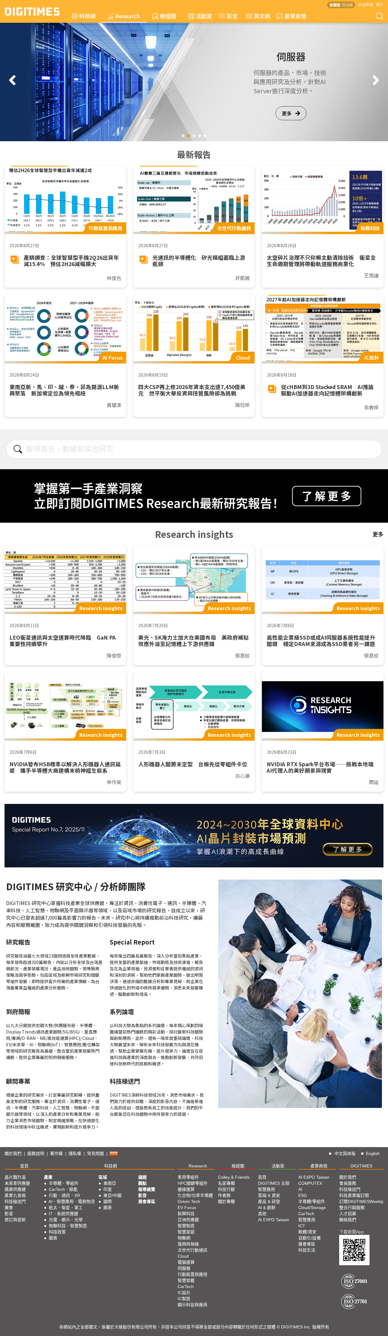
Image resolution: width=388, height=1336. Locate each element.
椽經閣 (168, 16)
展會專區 (146, 1201)
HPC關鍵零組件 (193, 1183)
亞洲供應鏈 (188, 1219)
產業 (48, 1177)
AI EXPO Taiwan (273, 1219)
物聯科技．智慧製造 (68, 1225)
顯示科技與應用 (192, 1304)
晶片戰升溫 (15, 1177)
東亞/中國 (112, 1195)
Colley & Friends (233, 1177)
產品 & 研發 (269, 1201)
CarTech (186, 1286)
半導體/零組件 (311, 1201)
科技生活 (306, 1250)
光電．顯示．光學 (66, 1219)
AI (300, 1189)
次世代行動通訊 (192, 1250)
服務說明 (35, 1153)
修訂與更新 (15, 1219)
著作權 (56, 1153)
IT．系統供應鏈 (63, 1213)
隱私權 (75, 1153)
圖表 (53, 1237)
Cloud (183, 1256)
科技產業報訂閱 (354, 1195)
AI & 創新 (267, 1207)
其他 (262, 1213)
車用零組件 (188, 1177)
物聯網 (184, 1237)
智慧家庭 (186, 1231)
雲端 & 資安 (269, 1195)
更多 (287, 117)
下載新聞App (351, 1231)
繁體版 (334, 4)
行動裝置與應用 (192, 1274)
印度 (107, 1189)
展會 (9, 1207)
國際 (107, 1201)
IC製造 (184, 1298)
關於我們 (13, 1153)
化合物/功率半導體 (195, 1195)
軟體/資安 (307, 1231)
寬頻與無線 (188, 1244)
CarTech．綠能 (63, 1189)
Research (127, 16)
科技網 (87, 16)
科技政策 (57, 1231)
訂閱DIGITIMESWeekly (361, 1201)
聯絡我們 (347, 1219)
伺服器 (184, 1268)
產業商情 (295, 16)
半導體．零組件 (64, 1183)
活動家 (204, 16)
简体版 (347, 4)
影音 (229, 16)
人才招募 (347, 1213)
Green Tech (189, 1201)
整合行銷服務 (352, 1207)
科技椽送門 (15, 1201)
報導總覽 (146, 1189)
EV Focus (187, 1207)
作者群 (224, 1195)
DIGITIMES (361, 1165)
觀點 (142, 1183)
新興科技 (186, 1213)
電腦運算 (186, 1262)
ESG (302, 1195)
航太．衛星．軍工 (66, 1207)
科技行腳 (226, 1189)
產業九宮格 (15, 1195)
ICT (301, 1225)
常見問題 (95, 1153)
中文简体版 (345, 1153)
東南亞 (109, 1183)
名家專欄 (226, 1183)
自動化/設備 (309, 1237)
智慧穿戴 (186, 1280)
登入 (379, 4)
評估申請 (365, 4)
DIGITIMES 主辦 (273, 1183)
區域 (103, 1177)
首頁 (24, 1165)
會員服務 (347, 1183)
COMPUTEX (310, 1183)
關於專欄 (226, 1201)
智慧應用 (266, 1189)
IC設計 (184, 1292)
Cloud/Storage (312, 1207)
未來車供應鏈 (17, 1183)
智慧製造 (186, 1225)
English (373, 1153)
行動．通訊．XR (64, 1195)
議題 (142, 1177)
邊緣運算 (186, 1189)
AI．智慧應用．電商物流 (71, 1201)
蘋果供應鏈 (15, 1189)
